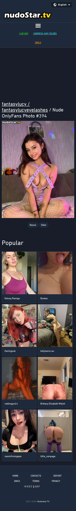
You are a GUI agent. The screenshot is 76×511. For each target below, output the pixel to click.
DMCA (38, 42)
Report (58, 475)
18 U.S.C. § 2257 (32, 486)
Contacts (36, 475)
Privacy (56, 481)
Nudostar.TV (43, 501)
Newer (33, 225)
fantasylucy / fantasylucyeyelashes (25, 107)
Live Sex (23, 33)
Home (15, 475)
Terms (35, 481)
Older (43, 225)
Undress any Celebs (45, 33)
